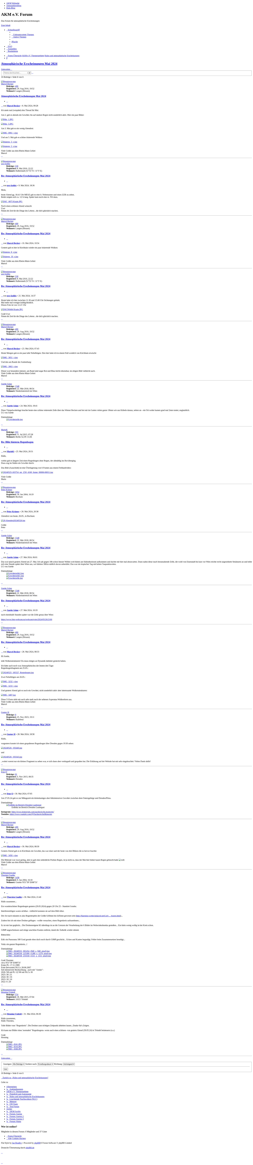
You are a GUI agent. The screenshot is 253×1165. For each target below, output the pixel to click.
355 (16, 432)
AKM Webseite (12, 3)
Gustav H (5, 712)
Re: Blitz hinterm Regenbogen (17, 442)
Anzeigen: (7, 1064)
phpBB (37, 1143)
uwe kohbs (5, 164)
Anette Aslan (6, 384)
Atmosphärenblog (13, 5)
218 (16, 166)
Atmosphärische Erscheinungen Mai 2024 (29, 63)
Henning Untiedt (8, 992)
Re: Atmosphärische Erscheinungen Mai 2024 (25, 175)
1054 (17, 492)
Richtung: (58, 1064)
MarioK (4, 430)
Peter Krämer (6, 490)
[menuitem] (23, 34)
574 (16, 994)
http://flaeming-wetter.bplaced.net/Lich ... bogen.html (98, 916)
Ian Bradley (17, 1143)
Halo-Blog (10, 8)
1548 (17, 386)
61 (16, 774)
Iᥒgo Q (4, 772)
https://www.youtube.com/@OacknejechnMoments (31, 814)
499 (16, 86)
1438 (17, 877)
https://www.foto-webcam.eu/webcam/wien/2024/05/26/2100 (26, 619)
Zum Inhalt (5, 25)
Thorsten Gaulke (8, 875)
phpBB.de (30, 1148)
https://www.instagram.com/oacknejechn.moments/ (32, 812)
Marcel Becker (7, 84)
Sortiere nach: (31, 1064)
